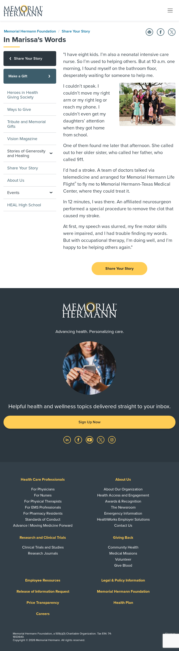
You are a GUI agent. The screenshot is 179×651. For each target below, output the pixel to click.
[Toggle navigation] (170, 10)
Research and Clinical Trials (43, 537)
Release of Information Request (43, 591)
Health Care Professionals (43, 479)
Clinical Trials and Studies (43, 547)
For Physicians (43, 489)
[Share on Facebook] (160, 32)
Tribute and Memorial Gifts (26, 124)
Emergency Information (123, 513)
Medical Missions (123, 553)
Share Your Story (76, 31)
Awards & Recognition (123, 501)
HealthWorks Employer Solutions (123, 519)
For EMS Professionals (43, 507)
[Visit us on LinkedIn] (67, 439)
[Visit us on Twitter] (101, 439)
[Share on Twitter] (172, 32)
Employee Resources (42, 580)
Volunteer (123, 559)
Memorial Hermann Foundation (30, 31)
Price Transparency (43, 602)
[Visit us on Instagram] (112, 439)
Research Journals (43, 553)
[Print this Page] (149, 32)
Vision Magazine (22, 138)
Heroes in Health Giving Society (22, 95)
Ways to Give (19, 109)
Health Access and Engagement (123, 495)
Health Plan (123, 602)
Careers (43, 614)
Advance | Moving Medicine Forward (42, 525)
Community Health (123, 547)
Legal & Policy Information (123, 580)
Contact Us (123, 525)
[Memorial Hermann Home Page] (23, 10)
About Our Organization (123, 489)
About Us (15, 180)
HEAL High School (24, 204)
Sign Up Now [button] (89, 422)
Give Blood (123, 565)
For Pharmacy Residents (42, 513)
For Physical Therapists (43, 501)
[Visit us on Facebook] (79, 439)
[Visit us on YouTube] (90, 439)
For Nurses (43, 495)
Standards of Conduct (42, 519)
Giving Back (123, 537)
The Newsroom (123, 507)
